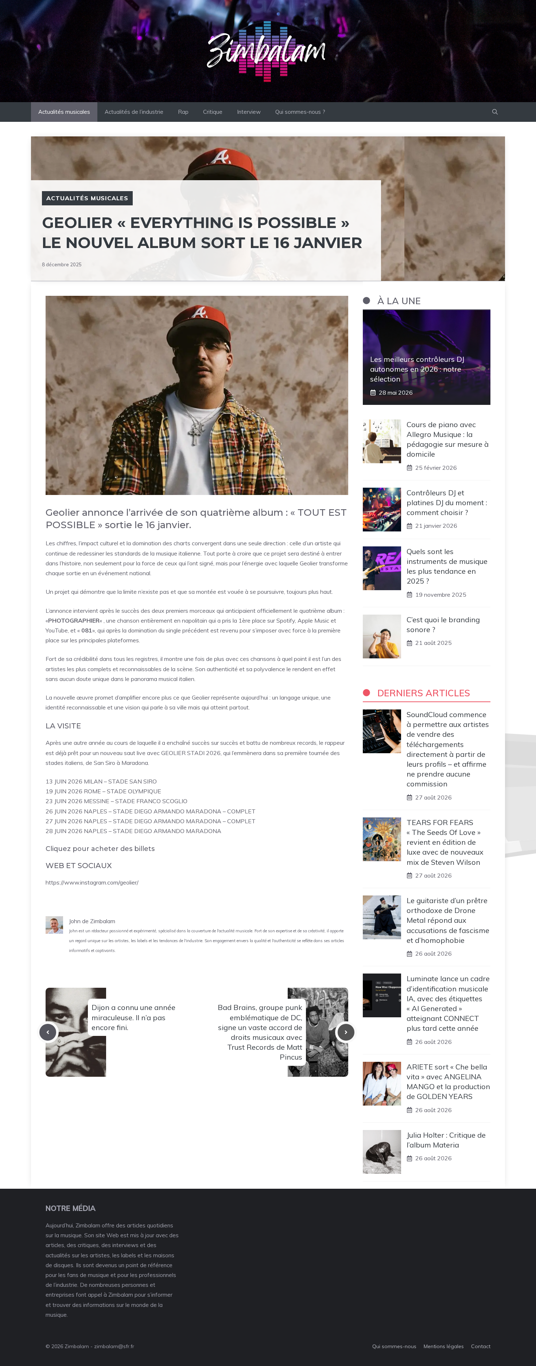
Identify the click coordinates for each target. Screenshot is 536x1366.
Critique (212, 111)
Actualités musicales (64, 111)
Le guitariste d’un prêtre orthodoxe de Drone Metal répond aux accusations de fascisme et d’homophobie (448, 920)
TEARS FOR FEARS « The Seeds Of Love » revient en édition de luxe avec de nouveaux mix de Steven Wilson (445, 842)
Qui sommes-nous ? (300, 111)
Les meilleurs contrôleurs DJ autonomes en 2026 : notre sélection (417, 369)
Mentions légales (444, 1346)
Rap (183, 111)
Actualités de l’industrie (134, 111)
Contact (480, 1346)
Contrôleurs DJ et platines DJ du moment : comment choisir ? (447, 502)
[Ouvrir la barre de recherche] (495, 112)
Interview (249, 111)
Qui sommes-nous (394, 1346)
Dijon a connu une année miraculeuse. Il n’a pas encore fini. (133, 1017)
